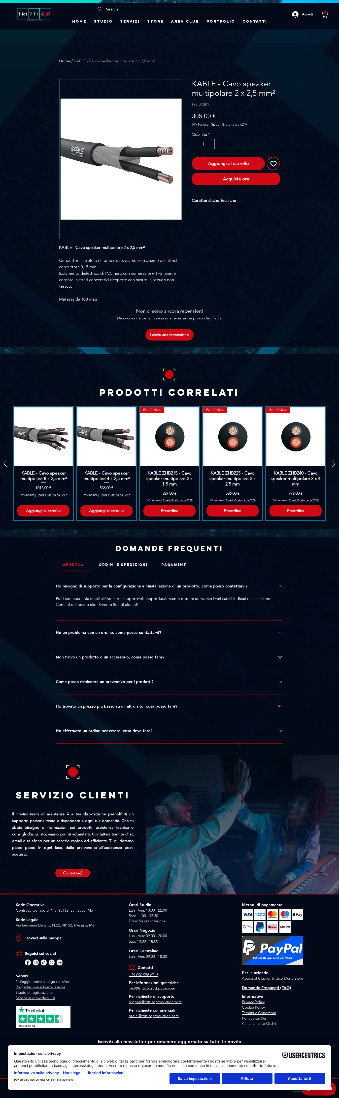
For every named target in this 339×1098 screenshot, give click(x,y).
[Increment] (210, 144)
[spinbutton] (203, 144)
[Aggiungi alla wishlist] (273, 163)
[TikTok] (44, 962)
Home (64, 61)
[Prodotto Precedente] (5, 463)
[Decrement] (196, 144)
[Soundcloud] (60, 962)
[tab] (74, 564)
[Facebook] (28, 962)
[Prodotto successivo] (334, 463)
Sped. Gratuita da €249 (229, 124)
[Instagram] (36, 962)
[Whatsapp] (52, 962)
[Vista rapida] (43, 436)
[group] (169, 463)
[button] (325, 14)
